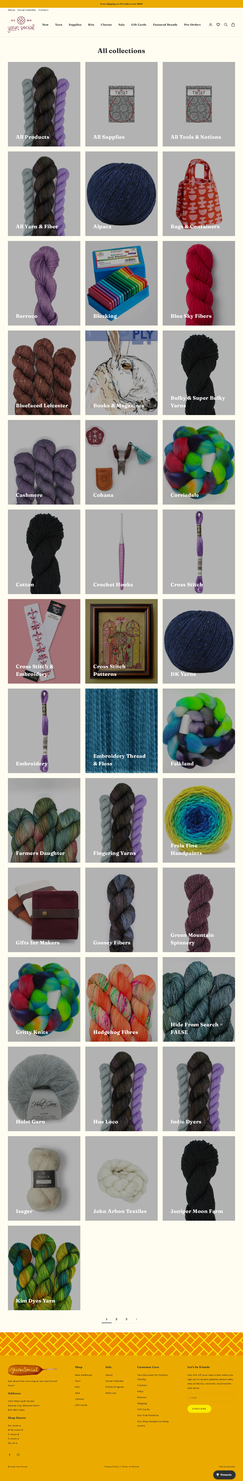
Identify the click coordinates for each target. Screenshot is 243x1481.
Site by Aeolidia (227, 1466)
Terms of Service (130, 1466)
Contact (43, 10)
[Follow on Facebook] (9, 1454)
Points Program (114, 1387)
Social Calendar (27, 10)
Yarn (58, 24)
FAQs (140, 1391)
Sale (122, 24)
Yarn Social (21, 1466)
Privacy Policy (112, 1466)
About (11, 10)
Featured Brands (165, 24)
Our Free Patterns (148, 1415)
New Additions (83, 1375)
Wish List (110, 1393)
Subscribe (199, 1409)
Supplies (75, 24)
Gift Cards (138, 24)
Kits (91, 24)
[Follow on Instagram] (18, 1454)
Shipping (142, 1403)
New (45, 24)
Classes (106, 24)
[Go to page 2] (136, 1319)
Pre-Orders (192, 24)
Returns (141, 1397)
